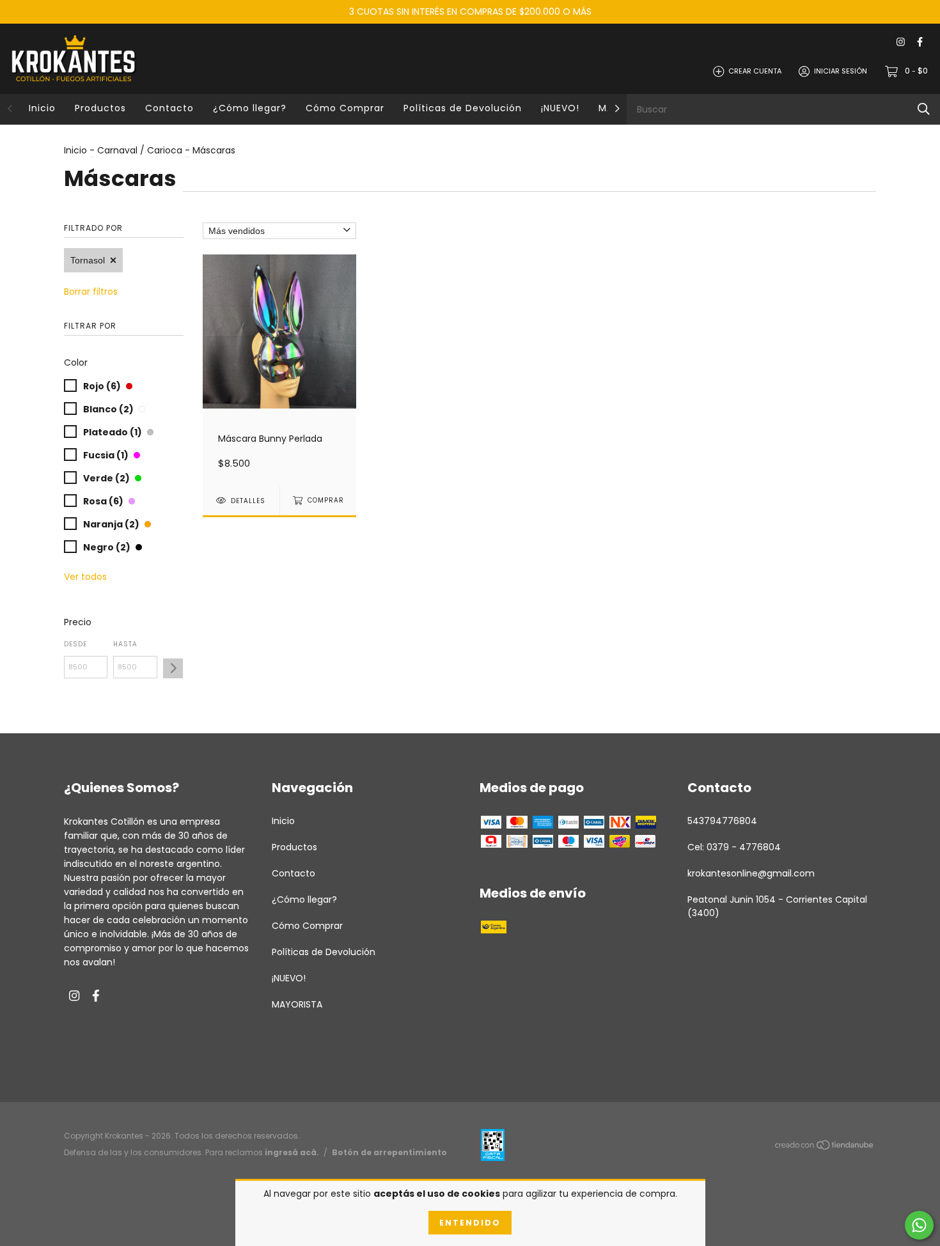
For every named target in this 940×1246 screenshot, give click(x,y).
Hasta (125, 644)
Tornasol (87, 260)
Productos (100, 108)
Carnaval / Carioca (139, 150)
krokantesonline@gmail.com (751, 873)
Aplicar (173, 668)
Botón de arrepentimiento (389, 1152)
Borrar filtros (91, 291)
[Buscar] (924, 109)
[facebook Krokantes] (920, 42)
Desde (75, 644)
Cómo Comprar (345, 108)
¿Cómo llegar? (249, 108)
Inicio (42, 108)
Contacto (169, 108)
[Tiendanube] (825, 1147)
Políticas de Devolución (462, 108)
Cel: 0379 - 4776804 (734, 847)
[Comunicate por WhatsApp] (919, 1225)
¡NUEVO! (560, 108)
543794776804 (722, 820)
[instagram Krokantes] (900, 42)
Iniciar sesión (840, 71)
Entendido (470, 1222)
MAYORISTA (297, 1004)
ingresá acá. (292, 1152)
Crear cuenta (754, 71)
